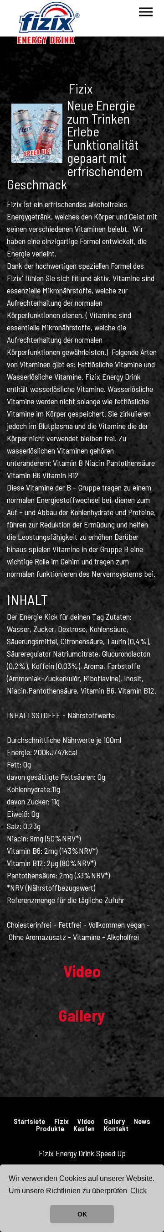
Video (86, 1121)
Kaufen (84, 1128)
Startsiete (29, 1121)
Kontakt (116, 1128)
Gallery (114, 1121)
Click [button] (138, 1191)
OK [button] (82, 1214)
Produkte (50, 1128)
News (142, 1121)
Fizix (61, 1121)
